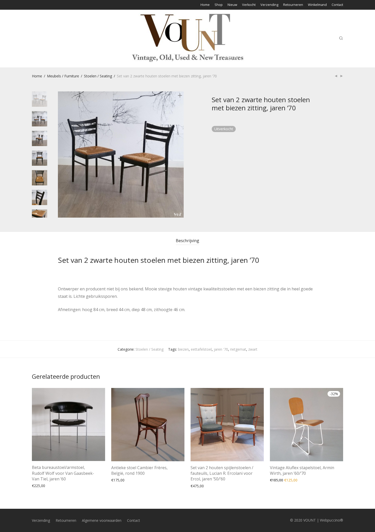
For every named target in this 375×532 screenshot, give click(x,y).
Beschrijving (187, 240)
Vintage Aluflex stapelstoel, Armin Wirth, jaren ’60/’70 (302, 470)
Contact (337, 5)
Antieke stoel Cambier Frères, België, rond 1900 (139, 470)
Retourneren (293, 5)
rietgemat (238, 349)
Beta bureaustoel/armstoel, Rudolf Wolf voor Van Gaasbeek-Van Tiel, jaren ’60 (63, 473)
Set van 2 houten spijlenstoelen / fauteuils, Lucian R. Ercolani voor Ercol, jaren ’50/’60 (222, 473)
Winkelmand (317, 5)
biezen (183, 349)
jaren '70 (221, 349)
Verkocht (249, 5)
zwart (252, 349)
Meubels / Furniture (63, 76)
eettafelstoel (201, 349)
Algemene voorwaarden (101, 520)
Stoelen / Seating (98, 76)
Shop (219, 5)
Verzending (269, 5)
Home (205, 5)
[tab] (187, 241)
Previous (61, 154)
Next (180, 154)
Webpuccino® (331, 520)
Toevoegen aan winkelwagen (53, 485)
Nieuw (232, 5)
